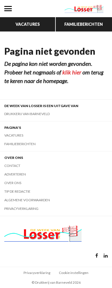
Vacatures (28, 24)
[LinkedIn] (106, 255)
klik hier (71, 72)
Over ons (12, 183)
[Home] (84, 8)
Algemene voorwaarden (27, 200)
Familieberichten (83, 24)
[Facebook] (96, 255)
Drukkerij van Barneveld (27, 114)
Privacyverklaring (21, 208)
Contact (12, 165)
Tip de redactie (17, 191)
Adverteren (15, 174)
